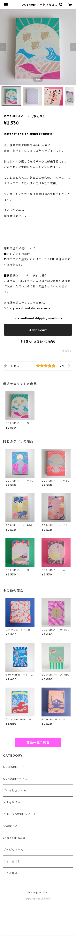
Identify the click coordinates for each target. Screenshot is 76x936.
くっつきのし (11, 861)
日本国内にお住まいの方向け (38, 341)
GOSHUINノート (14, 767)
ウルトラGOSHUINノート (19, 814)
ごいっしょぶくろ (14, 790)
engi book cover (14, 838)
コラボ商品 (10, 873)
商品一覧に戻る (38, 742)
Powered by (33, 898)
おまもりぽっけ (13, 802)
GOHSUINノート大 (15, 778)
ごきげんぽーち (13, 849)
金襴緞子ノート (13, 826)
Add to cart (38, 330)
